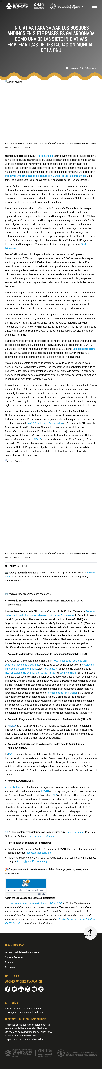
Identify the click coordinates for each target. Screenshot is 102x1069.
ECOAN (45, 791)
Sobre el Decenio (14, 957)
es (74, 6)
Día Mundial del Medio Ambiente (22, 952)
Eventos (9, 962)
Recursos (10, 967)
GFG (54, 795)
